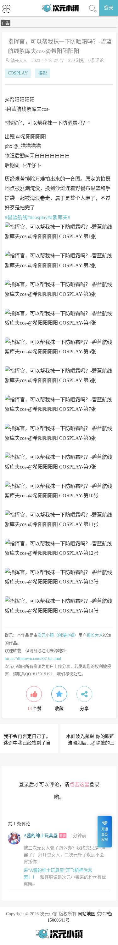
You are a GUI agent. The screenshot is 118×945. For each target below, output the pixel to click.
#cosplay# (40, 217)
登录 (108, 7)
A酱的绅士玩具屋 (41, 835)
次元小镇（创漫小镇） (57, 635)
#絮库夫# (60, 217)
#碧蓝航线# (17, 217)
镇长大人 (19, 60)
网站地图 (86, 914)
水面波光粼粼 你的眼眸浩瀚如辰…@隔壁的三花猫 (90, 743)
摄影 (42, 73)
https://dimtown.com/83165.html (33, 658)
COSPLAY (18, 73)
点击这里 (79, 784)
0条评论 (96, 60)
